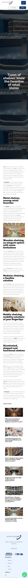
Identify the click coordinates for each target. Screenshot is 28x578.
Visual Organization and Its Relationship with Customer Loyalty (13, 519)
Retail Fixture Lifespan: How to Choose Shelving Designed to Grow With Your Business (13, 499)
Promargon (6, 182)
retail (15, 338)
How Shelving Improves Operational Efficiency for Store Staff (13, 440)
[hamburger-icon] (23, 3)
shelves (7, 206)
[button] (24, 574)
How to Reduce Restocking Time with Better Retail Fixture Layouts (14, 459)
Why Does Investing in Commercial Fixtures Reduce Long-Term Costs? (14, 420)
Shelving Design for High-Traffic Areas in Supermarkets (13, 479)
